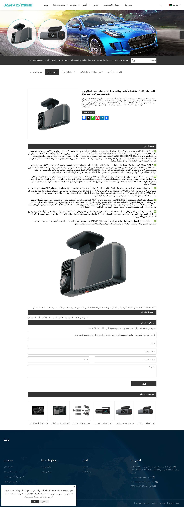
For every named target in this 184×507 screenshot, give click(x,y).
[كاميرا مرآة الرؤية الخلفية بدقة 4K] (38, 409)
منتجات (73, 5)
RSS (171, 503)
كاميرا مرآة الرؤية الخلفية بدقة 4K (38, 423)
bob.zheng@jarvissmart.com (142, 482)
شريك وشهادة (47, 472)
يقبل (35, 501)
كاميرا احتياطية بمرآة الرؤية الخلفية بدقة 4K (59, 423)
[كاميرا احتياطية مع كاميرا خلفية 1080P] (124, 409)
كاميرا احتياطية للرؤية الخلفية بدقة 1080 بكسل (102, 423)
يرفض (44, 501)
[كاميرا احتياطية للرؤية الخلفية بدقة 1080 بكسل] (102, 409)
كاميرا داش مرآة (44, 317)
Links (154, 503)
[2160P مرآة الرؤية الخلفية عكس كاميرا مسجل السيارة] (81, 409)
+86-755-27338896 (139, 477)
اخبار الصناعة (87, 472)
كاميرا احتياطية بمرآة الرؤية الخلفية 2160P (145, 423)
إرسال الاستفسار (112, 5)
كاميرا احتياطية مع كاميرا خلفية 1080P (123, 423)
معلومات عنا (59, 5)
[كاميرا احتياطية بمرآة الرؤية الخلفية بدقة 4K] (59, 409)
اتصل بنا (129, 5)
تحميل (95, 5)
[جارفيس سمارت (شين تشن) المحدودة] (18, 6)
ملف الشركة (46, 467)
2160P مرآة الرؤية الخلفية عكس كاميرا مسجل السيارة (80, 423)
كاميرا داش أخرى (81, 317)
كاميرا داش (114, 60)
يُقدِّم (144, 384)
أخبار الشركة (87, 467)
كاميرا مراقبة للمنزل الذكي (63, 317)
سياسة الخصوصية (142, 503)
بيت (46, 5)
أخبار (85, 5)
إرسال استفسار (89, 112)
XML (178, 503)
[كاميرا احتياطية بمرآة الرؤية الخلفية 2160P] (145, 409)
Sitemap (163, 503)
